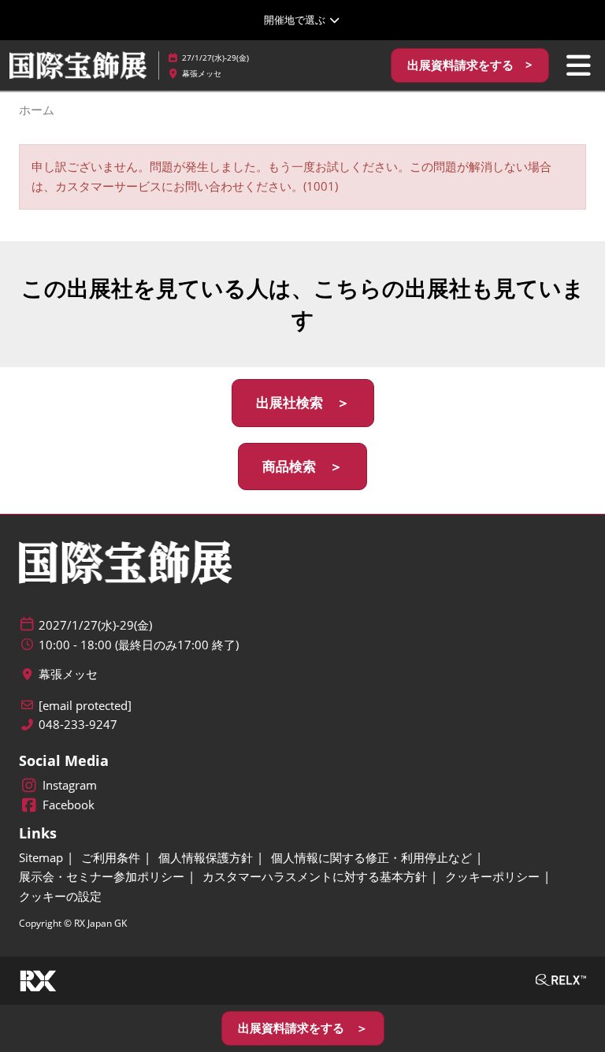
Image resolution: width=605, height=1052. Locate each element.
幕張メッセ (201, 73)
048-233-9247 (78, 724)
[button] (470, 65)
